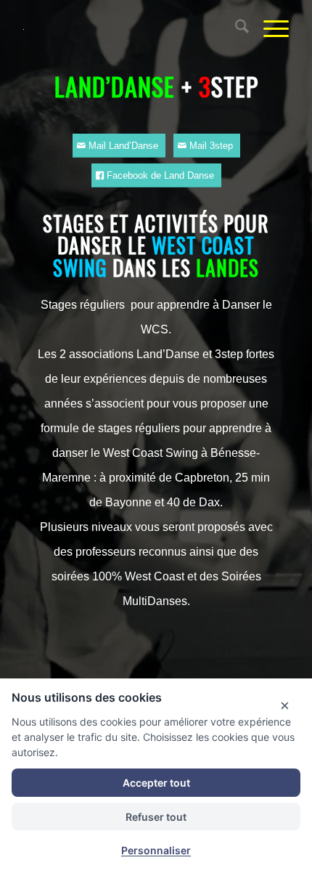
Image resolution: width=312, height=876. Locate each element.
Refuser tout (156, 817)
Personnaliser (156, 850)
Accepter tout (156, 782)
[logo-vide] (129, 29)
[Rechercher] (235, 29)
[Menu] (269, 29)
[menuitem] (235, 29)
